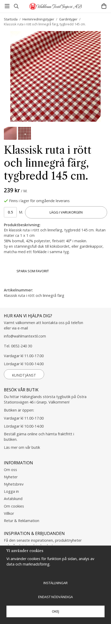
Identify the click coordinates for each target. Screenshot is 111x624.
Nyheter (11, 476)
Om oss (10, 469)
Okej (55, 611)
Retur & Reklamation (21, 520)
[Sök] (16, 6)
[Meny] (7, 6)
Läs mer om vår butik (22, 447)
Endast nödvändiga (55, 596)
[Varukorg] (103, 6)
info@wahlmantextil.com (25, 336)
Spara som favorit (32, 271)
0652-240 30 (21, 345)
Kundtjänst (24, 375)
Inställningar (55, 583)
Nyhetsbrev (13, 484)
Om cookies (14, 506)
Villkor (9, 513)
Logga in (11, 491)
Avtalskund (13, 498)
